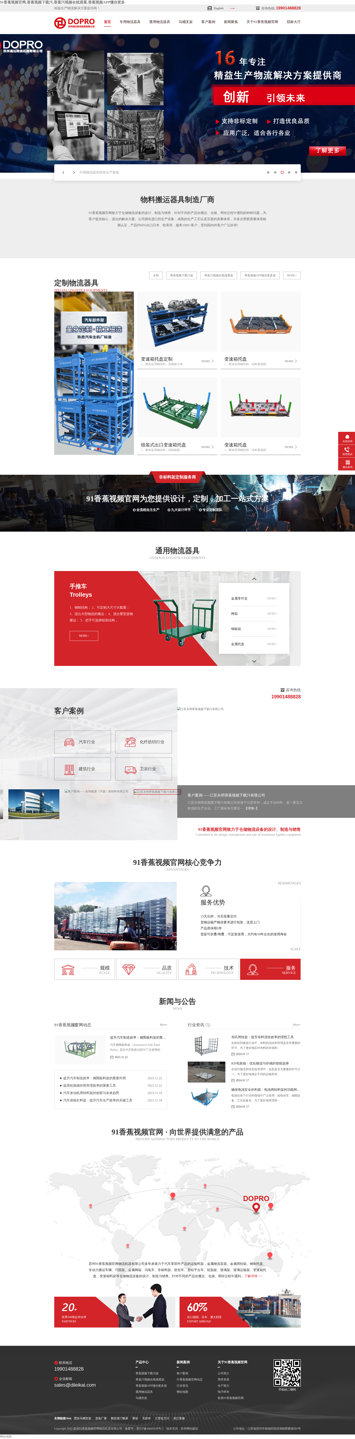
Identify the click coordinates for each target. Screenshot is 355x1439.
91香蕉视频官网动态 (111, 1025)
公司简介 (223, 1373)
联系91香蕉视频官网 (231, 1398)
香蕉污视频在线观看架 (218, 275)
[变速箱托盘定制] (177, 350)
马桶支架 (186, 22)
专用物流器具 (130, 22)
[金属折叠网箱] (177, 106)
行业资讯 (244, 1025)
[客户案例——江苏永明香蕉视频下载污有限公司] (157, 791)
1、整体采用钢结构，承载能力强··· (163, 361)
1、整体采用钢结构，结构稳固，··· (163, 447)
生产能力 (223, 1385)
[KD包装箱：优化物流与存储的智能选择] (206, 1081)
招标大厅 (294, 22)
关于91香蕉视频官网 (262, 22)
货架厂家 (101, 1418)
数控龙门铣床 (119, 1418)
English (219, 8)
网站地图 (182, 1392)
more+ (292, 275)
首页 (107, 22)
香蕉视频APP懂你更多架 (260, 275)
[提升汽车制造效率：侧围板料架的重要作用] (79, 1063)
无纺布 (146, 1418)
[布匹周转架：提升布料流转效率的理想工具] (206, 1055)
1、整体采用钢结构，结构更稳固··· (246, 361)
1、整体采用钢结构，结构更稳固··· (246, 447)
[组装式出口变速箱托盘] (177, 436)
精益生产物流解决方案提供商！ (77, 8)
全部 (156, 275)
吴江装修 (179, 1418)
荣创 (135, 1418)
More (205, 361)
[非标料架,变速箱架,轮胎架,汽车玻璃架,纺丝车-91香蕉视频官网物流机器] (74, 27)
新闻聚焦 (231, 22)
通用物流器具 (159, 22)
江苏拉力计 (162, 1418)
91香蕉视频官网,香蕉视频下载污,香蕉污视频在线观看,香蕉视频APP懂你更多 (62, 2)
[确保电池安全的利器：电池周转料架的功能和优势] (206, 1107)
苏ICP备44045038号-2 (150, 1428)
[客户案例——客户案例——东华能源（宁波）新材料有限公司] (96, 791)
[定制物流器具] (94, 453)
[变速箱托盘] (261, 350)
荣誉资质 (223, 1379)
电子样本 (223, 1392)
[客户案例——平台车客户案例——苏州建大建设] (33, 818)
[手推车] (184, 665)
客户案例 (208, 22)
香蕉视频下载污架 (181, 275)
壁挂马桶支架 (82, 1418)
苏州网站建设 (189, 1428)
